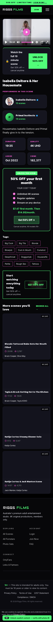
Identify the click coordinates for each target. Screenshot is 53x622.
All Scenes (8, 534)
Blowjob (8, 250)
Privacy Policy (19, 614)
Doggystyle (26, 257)
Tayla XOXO (22, 401)
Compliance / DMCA (26, 597)
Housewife (42, 257)
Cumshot (41, 250)
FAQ (31, 544)
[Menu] (47, 9)
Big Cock (9, 243)
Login (32, 534)
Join (36, 9)
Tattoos (35, 264)
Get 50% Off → (26, 219)
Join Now (34, 539)
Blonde (35, 243)
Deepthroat (10, 257)
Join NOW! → (40, 2)
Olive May (21, 356)
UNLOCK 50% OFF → (38, 61)
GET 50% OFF (36, 285)
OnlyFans (7, 560)
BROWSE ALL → (42, 307)
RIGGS (13, 9)
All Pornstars (9, 539)
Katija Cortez (10, 445)
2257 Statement (41, 593)
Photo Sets (8, 544)
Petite (7, 264)
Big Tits (22, 243)
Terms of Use (25, 593)
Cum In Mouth (24, 250)
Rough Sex (21, 264)
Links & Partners (10, 565)
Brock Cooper (10, 356)
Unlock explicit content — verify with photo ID (29, 618)
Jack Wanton (10, 490)
